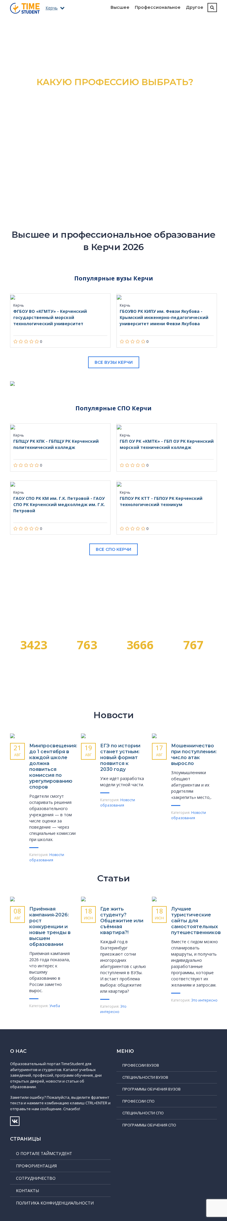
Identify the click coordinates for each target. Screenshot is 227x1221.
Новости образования (46, 857)
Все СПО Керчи (113, 549)
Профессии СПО (138, 1101)
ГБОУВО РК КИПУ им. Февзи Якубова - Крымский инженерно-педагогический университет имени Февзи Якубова (164, 317)
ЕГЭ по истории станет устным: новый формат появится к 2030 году (120, 757)
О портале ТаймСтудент (44, 1153)
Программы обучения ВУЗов (151, 1089)
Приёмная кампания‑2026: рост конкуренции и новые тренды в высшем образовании (50, 926)
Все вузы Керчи (114, 362)
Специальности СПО (143, 1113)
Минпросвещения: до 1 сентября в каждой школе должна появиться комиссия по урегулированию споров (53, 766)
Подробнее (113, 135)
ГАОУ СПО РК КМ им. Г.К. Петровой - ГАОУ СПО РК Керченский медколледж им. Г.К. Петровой (59, 504)
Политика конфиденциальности (55, 1203)
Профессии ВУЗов (140, 1065)
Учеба (54, 1005)
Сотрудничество (36, 1178)
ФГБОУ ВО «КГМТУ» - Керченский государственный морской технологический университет (50, 317)
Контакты (27, 1190)
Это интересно (113, 1009)
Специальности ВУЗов (145, 1077)
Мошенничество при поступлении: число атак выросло (194, 754)
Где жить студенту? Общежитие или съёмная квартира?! (121, 920)
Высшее (120, 7)
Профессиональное (158, 7)
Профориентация (36, 1166)
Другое (194, 7)
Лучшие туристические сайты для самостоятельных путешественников (196, 920)
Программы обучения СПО (149, 1125)
